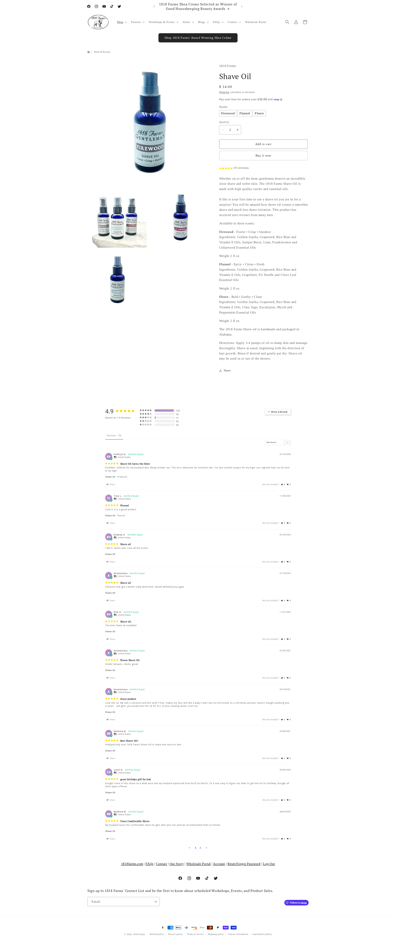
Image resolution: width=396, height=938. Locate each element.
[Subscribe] (155, 902)
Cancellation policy (262, 934)
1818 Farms (139, 934)
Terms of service (195, 934)
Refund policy (157, 934)
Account (219, 863)
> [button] (206, 847)
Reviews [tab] (111, 435)
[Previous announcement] (154, 6)
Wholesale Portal (198, 863)
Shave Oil (110, 476)
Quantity (224, 122)
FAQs (149, 863)
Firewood (228, 113)
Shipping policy (216, 934)
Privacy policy (175, 934)
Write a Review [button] (279, 411)
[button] (122, 22)
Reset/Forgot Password (244, 863)
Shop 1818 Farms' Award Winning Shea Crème (197, 37)
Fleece (259, 113)
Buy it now (263, 155)
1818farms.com (132, 863)
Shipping (224, 92)
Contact (161, 863)
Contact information (238, 934)
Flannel (244, 113)
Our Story (177, 863)
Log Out (269, 863)
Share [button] (227, 370)
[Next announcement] (242, 6)
